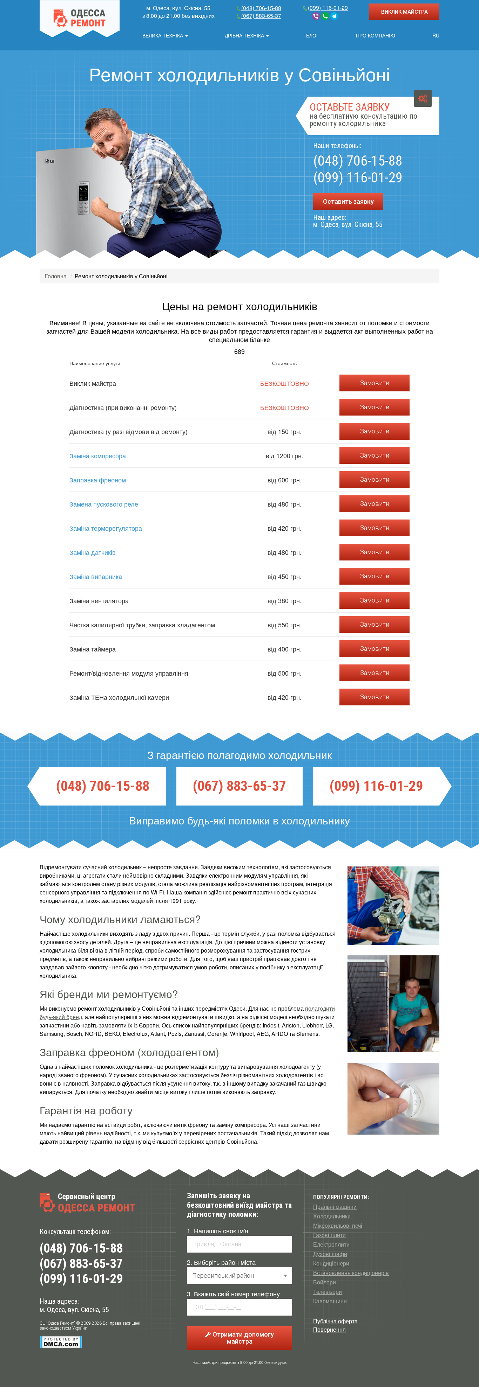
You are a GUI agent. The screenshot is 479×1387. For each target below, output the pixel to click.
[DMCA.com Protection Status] (61, 1341)
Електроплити (331, 1244)
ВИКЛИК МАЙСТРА (404, 12)
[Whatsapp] (325, 16)
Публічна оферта (335, 1321)
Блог (312, 35)
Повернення (329, 1329)
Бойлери (324, 1282)
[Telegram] (334, 16)
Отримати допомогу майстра (242, 1338)
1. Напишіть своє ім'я (217, 1230)
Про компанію (375, 35)
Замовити (374, 382)
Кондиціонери (331, 1263)
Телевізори (327, 1291)
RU (435, 35)
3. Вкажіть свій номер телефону (233, 1293)
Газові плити (329, 1235)
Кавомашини (330, 1301)
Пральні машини (335, 1206)
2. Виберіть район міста (221, 1262)
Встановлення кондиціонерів (351, 1272)
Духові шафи (330, 1253)
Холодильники (332, 1216)
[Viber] (316, 16)
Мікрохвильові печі (337, 1225)
